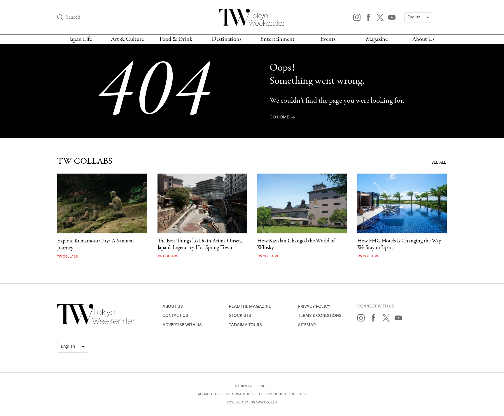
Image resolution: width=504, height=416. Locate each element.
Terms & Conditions (320, 315)
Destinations (227, 39)
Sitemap (307, 324)
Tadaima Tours (245, 324)
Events (328, 39)
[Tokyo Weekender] (96, 323)
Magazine (377, 39)
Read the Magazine (250, 306)
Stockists (240, 315)
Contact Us (175, 315)
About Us (423, 39)
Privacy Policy (314, 306)
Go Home (280, 117)
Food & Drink (176, 39)
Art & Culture (127, 39)
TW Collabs (67, 256)
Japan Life (80, 39)
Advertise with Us (182, 324)
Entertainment (277, 39)
